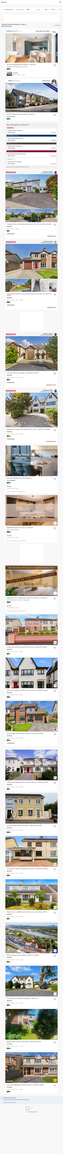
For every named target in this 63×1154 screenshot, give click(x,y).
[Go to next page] (35, 1108)
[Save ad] (54, 65)
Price (38, 9)
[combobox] (17, 9)
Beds (46, 9)
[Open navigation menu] (60, 2)
